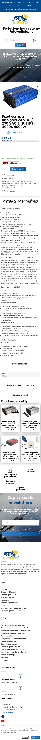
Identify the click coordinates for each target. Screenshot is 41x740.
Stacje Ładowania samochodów (13, 639)
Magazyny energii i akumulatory (13, 652)
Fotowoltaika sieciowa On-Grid (13, 625)
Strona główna (14, 63)
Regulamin (5, 600)
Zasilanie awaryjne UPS (15, 185)
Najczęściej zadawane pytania (13, 611)
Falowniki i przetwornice (15, 181)
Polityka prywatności (9, 603)
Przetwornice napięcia (18, 65)
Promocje (4, 660)
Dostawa (4, 589)
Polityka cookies (7, 597)
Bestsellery (5, 657)
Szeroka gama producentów (10, 475)
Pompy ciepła (6, 636)
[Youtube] (2, 721)
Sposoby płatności (8, 595)
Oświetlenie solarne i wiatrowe (13, 633)
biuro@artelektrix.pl (10, 694)
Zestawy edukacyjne (9, 644)
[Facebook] (2, 716)
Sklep (21, 63)
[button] (37, 86)
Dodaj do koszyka (18, 169)
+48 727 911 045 (9, 682)
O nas (3, 605)
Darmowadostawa (10, 482)
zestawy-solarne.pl (8, 712)
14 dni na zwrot (31, 470)
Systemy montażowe (9, 641)
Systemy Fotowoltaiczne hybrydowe (15, 630)
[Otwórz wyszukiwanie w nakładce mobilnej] (17, 40)
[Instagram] (2, 725)
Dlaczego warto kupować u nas (13, 608)
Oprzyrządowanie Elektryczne (12, 649)
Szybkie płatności (20, 488)
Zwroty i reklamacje (8, 592)
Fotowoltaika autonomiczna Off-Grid (15, 628)
